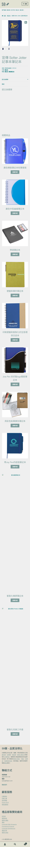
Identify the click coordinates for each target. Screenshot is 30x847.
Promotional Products (8, 826)
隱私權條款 (5, 804)
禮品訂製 (4, 830)
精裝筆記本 (11, 71)
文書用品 (7, 757)
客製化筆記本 (21, 755)
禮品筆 (14, 755)
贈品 (22, 759)
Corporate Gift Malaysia (8, 828)
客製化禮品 (16, 759)
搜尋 (15, 844)
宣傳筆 (9, 755)
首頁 (5, 15)
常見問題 (4, 800)
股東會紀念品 (8, 761)
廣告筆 (8, 10)
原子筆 (13, 10)
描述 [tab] (3, 84)
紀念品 (4, 816)
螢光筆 (21, 10)
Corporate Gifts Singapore (9, 824)
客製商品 (4, 818)
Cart (23, 843)
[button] (25, 22)
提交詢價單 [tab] (5, 79)
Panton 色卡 (5, 802)
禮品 (5, 763)
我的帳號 (5, 844)
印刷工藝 (4, 798)
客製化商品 (5, 832)
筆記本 (17, 10)
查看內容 (15, 172)
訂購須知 (4, 796)
